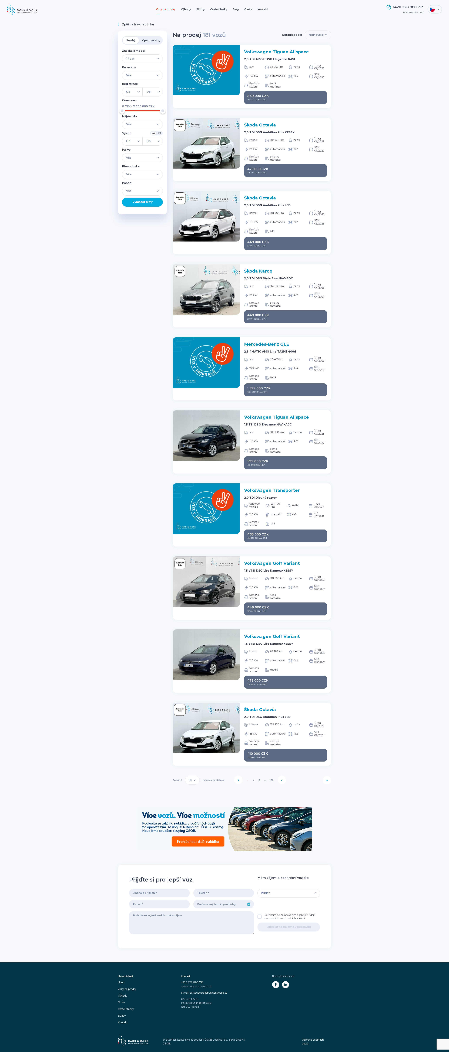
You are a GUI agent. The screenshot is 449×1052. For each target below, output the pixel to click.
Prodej (130, 40)
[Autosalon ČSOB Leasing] (224, 829)
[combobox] (218, 904)
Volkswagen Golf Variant (272, 563)
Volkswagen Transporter (272, 490)
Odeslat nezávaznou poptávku (289, 927)
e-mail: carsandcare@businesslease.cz (204, 992)
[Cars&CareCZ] (275, 984)
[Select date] (249, 904)
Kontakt (262, 9)
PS (159, 133)
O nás (248, 9)
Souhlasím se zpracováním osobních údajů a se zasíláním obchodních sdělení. (289, 916)
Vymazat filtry (142, 202)
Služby (200, 9)
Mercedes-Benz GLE (266, 344)
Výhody (186, 9)
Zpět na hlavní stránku (138, 24)
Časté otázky (218, 9)
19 (271, 780)
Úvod (121, 982)
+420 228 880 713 (192, 982)
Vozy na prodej (165, 9)
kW (153, 133)
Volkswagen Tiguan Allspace (276, 51)
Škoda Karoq (258, 271)
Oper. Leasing (151, 40)
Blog (236, 9)
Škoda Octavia (260, 125)
